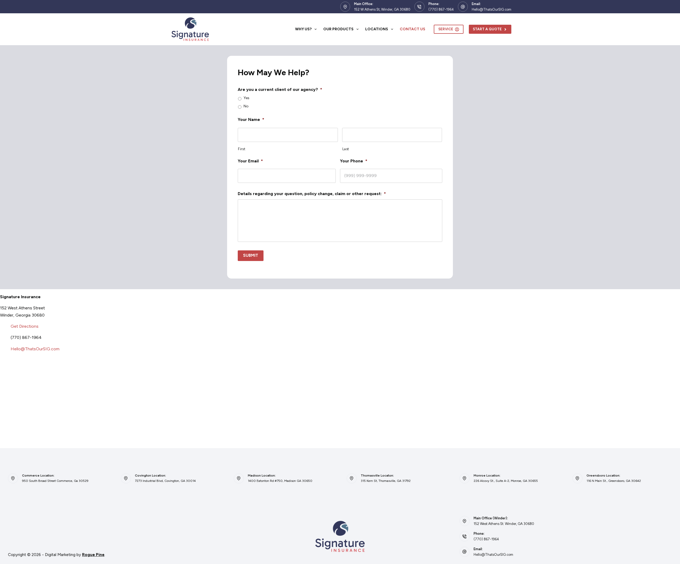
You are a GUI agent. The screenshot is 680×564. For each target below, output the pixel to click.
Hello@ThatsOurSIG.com (491, 9)
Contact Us (412, 29)
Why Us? (303, 29)
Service (445, 29)
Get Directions (25, 326)
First (241, 149)
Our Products (338, 29)
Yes (246, 98)
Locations (376, 29)
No (246, 106)
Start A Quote (487, 29)
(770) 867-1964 (441, 9)
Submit (250, 255)
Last (345, 149)
